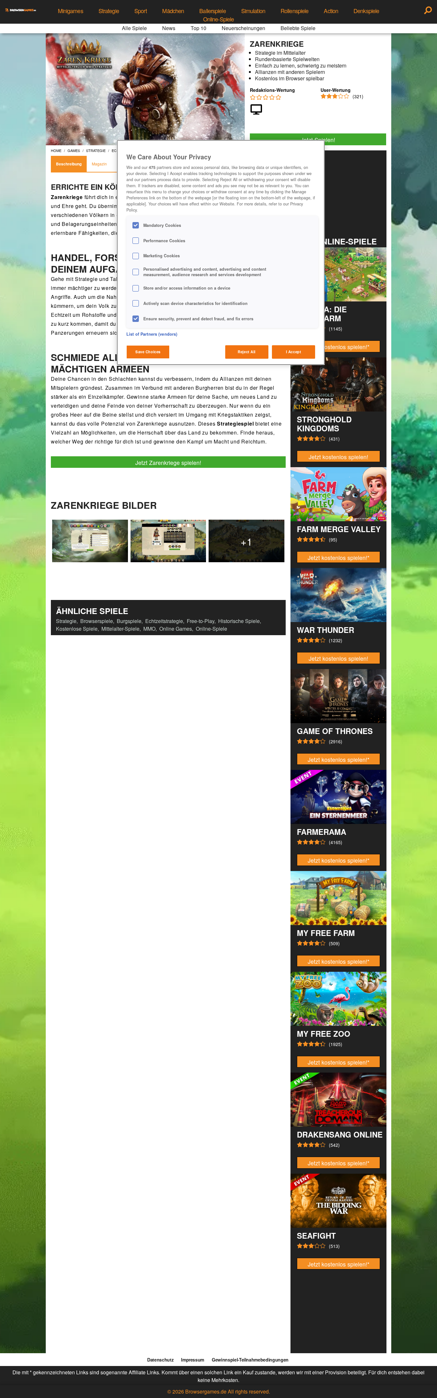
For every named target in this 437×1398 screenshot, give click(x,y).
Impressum (192, 1359)
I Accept (293, 351)
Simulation (253, 11)
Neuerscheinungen (243, 28)
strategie (96, 150)
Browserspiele (96, 621)
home (56, 150)
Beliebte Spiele (298, 28)
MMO (149, 628)
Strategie (109, 11)
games (74, 150)
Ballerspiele (212, 11)
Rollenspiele (294, 11)
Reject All (247, 351)
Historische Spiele (239, 621)
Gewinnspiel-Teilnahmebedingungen (250, 1359)
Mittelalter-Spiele (120, 628)
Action (331, 11)
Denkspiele (366, 11)
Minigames (70, 11)
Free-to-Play (200, 621)
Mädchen (173, 11)
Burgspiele (129, 621)
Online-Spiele (218, 19)
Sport (140, 11)
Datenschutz (160, 1359)
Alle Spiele (134, 28)
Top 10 (198, 28)
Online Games (175, 628)
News (168, 28)
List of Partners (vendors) (151, 334)
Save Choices (148, 351)
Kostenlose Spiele (77, 628)
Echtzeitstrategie (164, 621)
